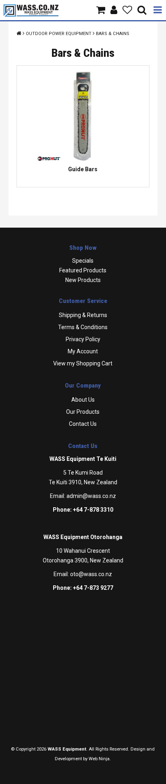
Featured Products (82, 270)
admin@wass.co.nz (91, 496)
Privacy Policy (83, 339)
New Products (83, 280)
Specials (82, 260)
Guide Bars (83, 169)
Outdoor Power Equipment (58, 33)
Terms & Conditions (83, 327)
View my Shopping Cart (82, 363)
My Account (83, 351)
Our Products (83, 412)
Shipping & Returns (83, 315)
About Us (83, 399)
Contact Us (83, 424)
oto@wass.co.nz (91, 574)
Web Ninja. (100, 758)
